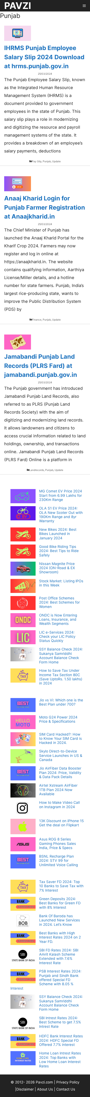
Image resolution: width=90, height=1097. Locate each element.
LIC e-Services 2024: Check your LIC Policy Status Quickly (57, 636)
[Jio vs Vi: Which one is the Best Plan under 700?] (23, 705)
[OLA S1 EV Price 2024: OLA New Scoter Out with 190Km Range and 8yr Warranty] (23, 513)
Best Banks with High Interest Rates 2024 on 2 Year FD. (60, 937)
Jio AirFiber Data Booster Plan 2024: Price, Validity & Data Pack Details (60, 772)
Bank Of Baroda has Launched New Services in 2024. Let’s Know (59, 920)
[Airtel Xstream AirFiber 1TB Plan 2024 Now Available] (23, 790)
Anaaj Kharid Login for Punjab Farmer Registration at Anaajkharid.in (44, 207)
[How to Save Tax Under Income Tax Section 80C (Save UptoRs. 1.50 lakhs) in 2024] (23, 675)
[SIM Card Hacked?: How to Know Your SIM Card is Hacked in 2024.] (23, 739)
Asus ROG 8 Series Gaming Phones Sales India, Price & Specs (57, 843)
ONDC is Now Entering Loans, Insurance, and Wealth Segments (58, 619)
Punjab (47, 161)
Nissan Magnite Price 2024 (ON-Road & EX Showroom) (57, 568)
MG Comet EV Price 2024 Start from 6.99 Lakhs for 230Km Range (60, 495)
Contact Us (65, 1089)
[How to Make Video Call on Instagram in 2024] (23, 808)
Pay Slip (36, 161)
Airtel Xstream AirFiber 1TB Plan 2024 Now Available (58, 789)
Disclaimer (25, 1089)
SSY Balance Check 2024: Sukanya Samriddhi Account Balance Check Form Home (61, 655)
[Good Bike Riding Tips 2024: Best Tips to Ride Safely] (23, 552)
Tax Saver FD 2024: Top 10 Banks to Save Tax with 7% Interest (61, 886)
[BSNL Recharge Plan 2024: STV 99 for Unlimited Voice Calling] (23, 861)
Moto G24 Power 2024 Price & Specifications (58, 719)
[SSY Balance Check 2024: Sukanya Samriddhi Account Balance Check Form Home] (23, 654)
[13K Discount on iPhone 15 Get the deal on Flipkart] (23, 827)
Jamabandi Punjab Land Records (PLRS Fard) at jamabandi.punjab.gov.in (40, 365)
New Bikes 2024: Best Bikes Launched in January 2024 (57, 533)
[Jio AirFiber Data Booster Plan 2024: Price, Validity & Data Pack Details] (23, 773)
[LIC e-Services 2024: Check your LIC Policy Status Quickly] (23, 637)
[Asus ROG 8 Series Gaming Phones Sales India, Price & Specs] (23, 844)
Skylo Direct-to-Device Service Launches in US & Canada (60, 755)
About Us (45, 1089)
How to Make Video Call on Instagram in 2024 (59, 804)
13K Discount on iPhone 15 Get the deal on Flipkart (61, 823)
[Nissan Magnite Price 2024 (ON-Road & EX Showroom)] (23, 569)
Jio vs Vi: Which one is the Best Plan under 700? (61, 702)
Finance (36, 319)
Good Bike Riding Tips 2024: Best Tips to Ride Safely (59, 551)
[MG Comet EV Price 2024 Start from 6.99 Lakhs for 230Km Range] (23, 496)
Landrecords (36, 470)
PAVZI (17, 5)
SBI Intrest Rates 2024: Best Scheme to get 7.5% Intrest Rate (60, 1022)
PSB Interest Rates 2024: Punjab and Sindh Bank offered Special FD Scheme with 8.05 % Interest (45, 979)
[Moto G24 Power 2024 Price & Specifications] (23, 722)
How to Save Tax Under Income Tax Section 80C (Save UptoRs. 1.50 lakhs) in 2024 (60, 676)
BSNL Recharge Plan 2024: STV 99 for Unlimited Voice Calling (58, 860)
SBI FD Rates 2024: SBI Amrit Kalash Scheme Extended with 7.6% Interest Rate (58, 956)
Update (56, 161)
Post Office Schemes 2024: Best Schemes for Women (59, 602)
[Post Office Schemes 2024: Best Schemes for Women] (23, 603)
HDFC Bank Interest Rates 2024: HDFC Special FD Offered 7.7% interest (61, 1040)
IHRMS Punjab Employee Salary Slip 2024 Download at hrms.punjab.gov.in (44, 57)
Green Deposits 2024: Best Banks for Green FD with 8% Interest (60, 903)
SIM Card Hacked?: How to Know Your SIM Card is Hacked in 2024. (60, 738)
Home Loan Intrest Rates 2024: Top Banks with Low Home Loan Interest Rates (60, 1059)
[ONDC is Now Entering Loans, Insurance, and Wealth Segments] (23, 620)
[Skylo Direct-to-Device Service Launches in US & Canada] (23, 756)
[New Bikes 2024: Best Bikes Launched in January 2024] (23, 534)
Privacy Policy (67, 1082)
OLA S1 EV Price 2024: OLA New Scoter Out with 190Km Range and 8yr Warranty (61, 514)
